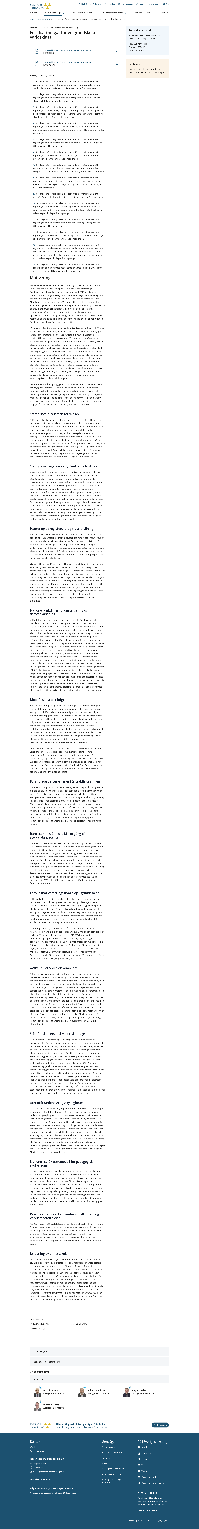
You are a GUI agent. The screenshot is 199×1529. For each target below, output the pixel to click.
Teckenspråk (97, 4)
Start (32, 19)
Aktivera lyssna (153, 4)
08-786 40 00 (38, 1451)
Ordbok (141, 4)
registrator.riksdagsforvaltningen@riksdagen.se (54, 1493)
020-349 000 (38, 1467)
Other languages (126, 4)
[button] (55, 13)
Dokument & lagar (43, 19)
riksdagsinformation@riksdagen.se (48, 1471)
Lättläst (84, 4)
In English (111, 4)
